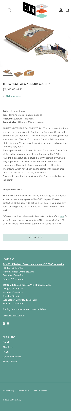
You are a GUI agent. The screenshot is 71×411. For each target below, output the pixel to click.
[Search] (11, 10)
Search (6, 342)
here (62, 216)
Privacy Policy (10, 361)
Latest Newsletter (12, 356)
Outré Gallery (15, 400)
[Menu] (3, 10)
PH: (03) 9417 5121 (13, 288)
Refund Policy (23, 390)
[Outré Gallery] (35, 10)
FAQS (6, 351)
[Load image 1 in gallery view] (35, 43)
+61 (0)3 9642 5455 (13, 315)
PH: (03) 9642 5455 (13, 268)
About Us (8, 347)
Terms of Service (40, 390)
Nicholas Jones (13, 96)
